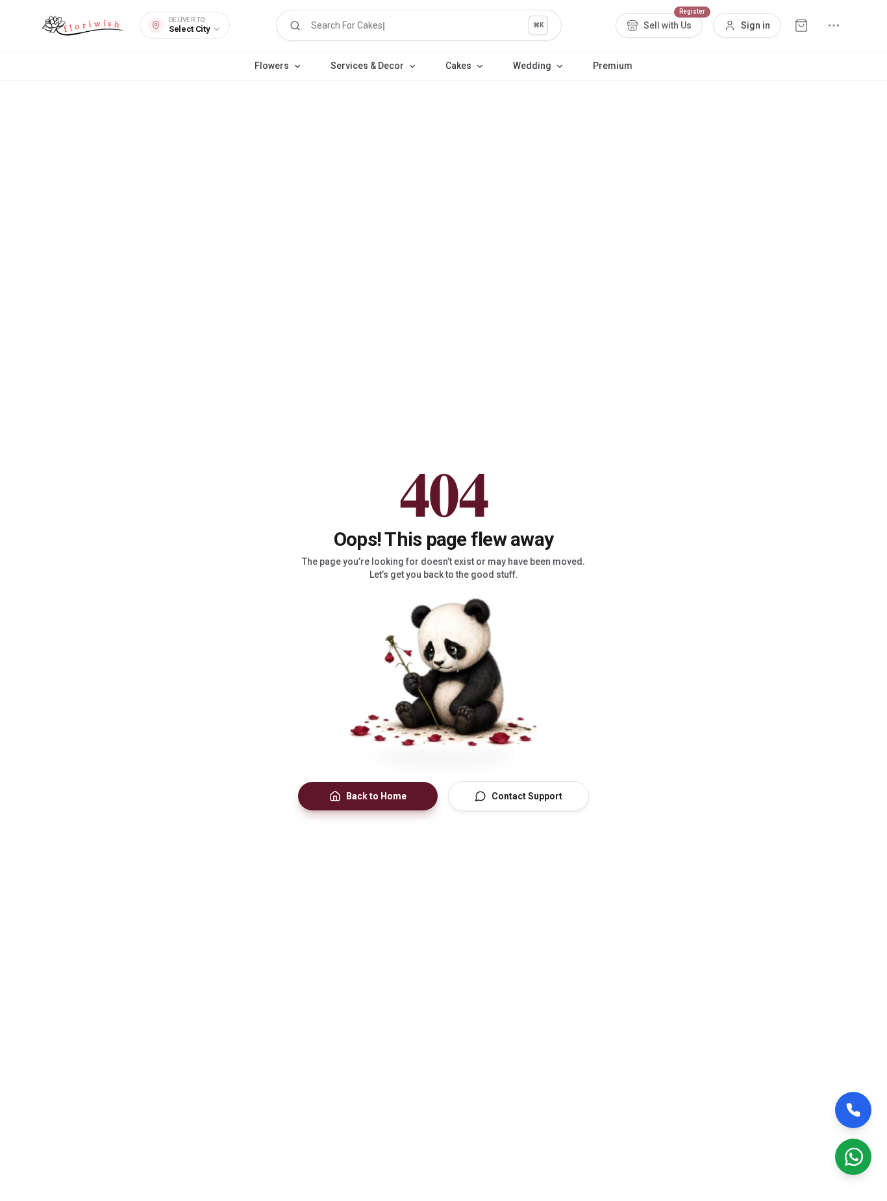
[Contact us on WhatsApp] (853, 1157)
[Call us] (853, 1110)
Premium (612, 65)
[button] (419, 25)
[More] (833, 25)
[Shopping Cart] (801, 25)
